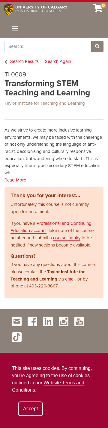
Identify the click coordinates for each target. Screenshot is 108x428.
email (70, 279)
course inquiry (66, 237)
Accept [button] (30, 408)
